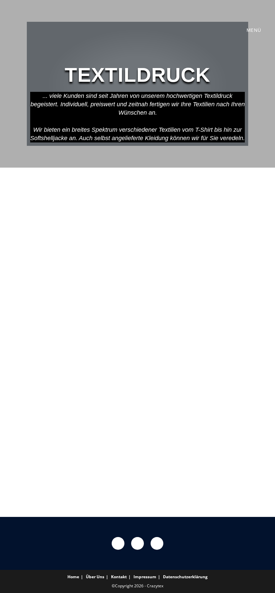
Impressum (144, 577)
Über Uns (95, 577)
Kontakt (119, 577)
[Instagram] (137, 543)
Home (73, 577)
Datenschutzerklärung (185, 577)
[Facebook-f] (118, 543)
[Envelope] (157, 543)
